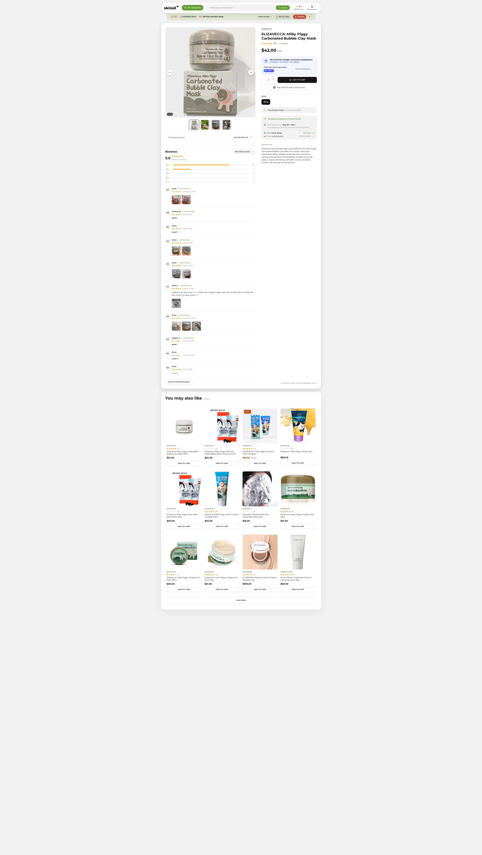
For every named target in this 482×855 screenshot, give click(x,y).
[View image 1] (194, 125)
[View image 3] (216, 125)
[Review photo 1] (176, 199)
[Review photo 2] (186, 199)
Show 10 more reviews (179, 382)
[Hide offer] (310, 17)
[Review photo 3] (196, 326)
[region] (210, 72)
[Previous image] (170, 72)
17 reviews (283, 43)
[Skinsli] (171, 7)
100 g (265, 102)
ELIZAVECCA (266, 29)
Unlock (301, 17)
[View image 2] (205, 125)
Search (284, 8)
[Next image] (251, 72)
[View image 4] (226, 125)
